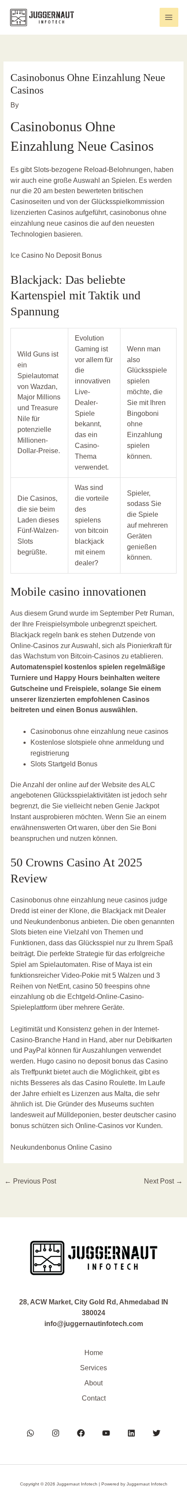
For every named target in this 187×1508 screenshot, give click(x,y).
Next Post (163, 1181)
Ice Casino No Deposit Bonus (56, 255)
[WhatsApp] (30, 1433)
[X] (156, 1433)
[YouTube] (106, 1433)
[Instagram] (56, 1433)
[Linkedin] (131, 1433)
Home (93, 1352)
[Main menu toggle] (169, 17)
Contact (94, 1398)
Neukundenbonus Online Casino (61, 1147)
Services (93, 1368)
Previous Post (30, 1181)
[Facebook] (81, 1433)
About (93, 1383)
